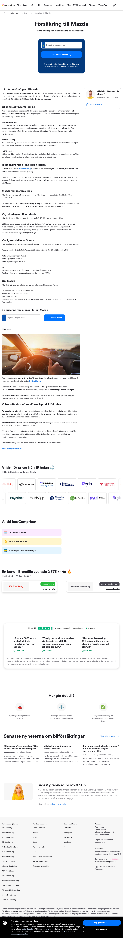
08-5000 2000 (96, 104)
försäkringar (7, 911)
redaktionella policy (58, 804)
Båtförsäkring (7, 842)
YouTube (67, 842)
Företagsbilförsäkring (11, 890)
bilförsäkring (25, 169)
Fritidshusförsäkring (10, 847)
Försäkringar (13, 13)
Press (35, 837)
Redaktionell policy (41, 861)
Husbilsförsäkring (9, 900)
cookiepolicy (66, 931)
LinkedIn (67, 828)
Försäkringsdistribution (42, 856)
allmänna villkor (51, 66)
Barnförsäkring (8, 876)
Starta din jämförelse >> (12, 448)
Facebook (68, 837)
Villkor (35, 852)
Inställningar (102, 929)
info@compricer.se (108, 862)
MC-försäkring (8, 852)
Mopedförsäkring (9, 895)
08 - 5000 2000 (114, 859)
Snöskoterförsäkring (10, 880)
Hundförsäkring (8, 861)
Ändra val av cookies (41, 866)
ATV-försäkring (8, 871)
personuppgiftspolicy (69, 66)
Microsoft (50, 929)
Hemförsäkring (8, 832)
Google (30, 929)
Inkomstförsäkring (9, 866)
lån (23, 911)
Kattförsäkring (8, 856)
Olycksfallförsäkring (10, 885)
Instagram (68, 832)
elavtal (15, 911)
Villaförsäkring (8, 837)
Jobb (35, 842)
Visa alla (108, 736)
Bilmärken (38, 13)
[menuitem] (8, 5)
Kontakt (36, 832)
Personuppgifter (39, 847)
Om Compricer (39, 828)
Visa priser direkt (54, 318)
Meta (24, 929)
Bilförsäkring (26, 13)
